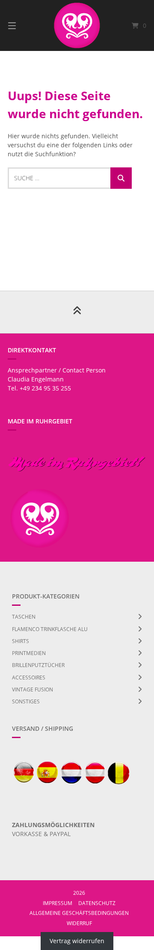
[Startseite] (77, 25)
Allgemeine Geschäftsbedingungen (79, 912)
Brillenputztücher (38, 665)
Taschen (24, 616)
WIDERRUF (79, 923)
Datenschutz (97, 902)
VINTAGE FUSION (32, 689)
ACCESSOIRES (28, 677)
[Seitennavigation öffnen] (22, 25)
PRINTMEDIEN (29, 653)
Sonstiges (26, 701)
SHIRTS (20, 641)
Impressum (57, 902)
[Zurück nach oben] (77, 312)
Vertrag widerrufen (77, 941)
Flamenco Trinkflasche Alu (50, 629)
